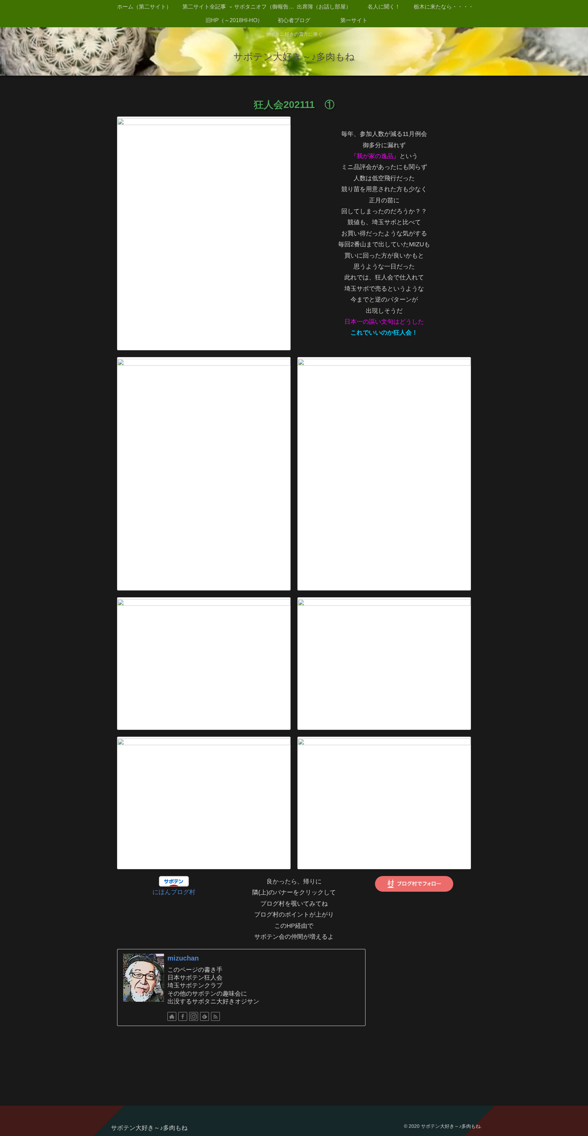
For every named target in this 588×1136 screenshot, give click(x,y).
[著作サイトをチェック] (171, 1016)
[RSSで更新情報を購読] (215, 1016)
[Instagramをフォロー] (193, 1016)
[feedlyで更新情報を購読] (204, 1016)
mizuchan (183, 958)
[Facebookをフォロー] (182, 1016)
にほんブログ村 (173, 892)
